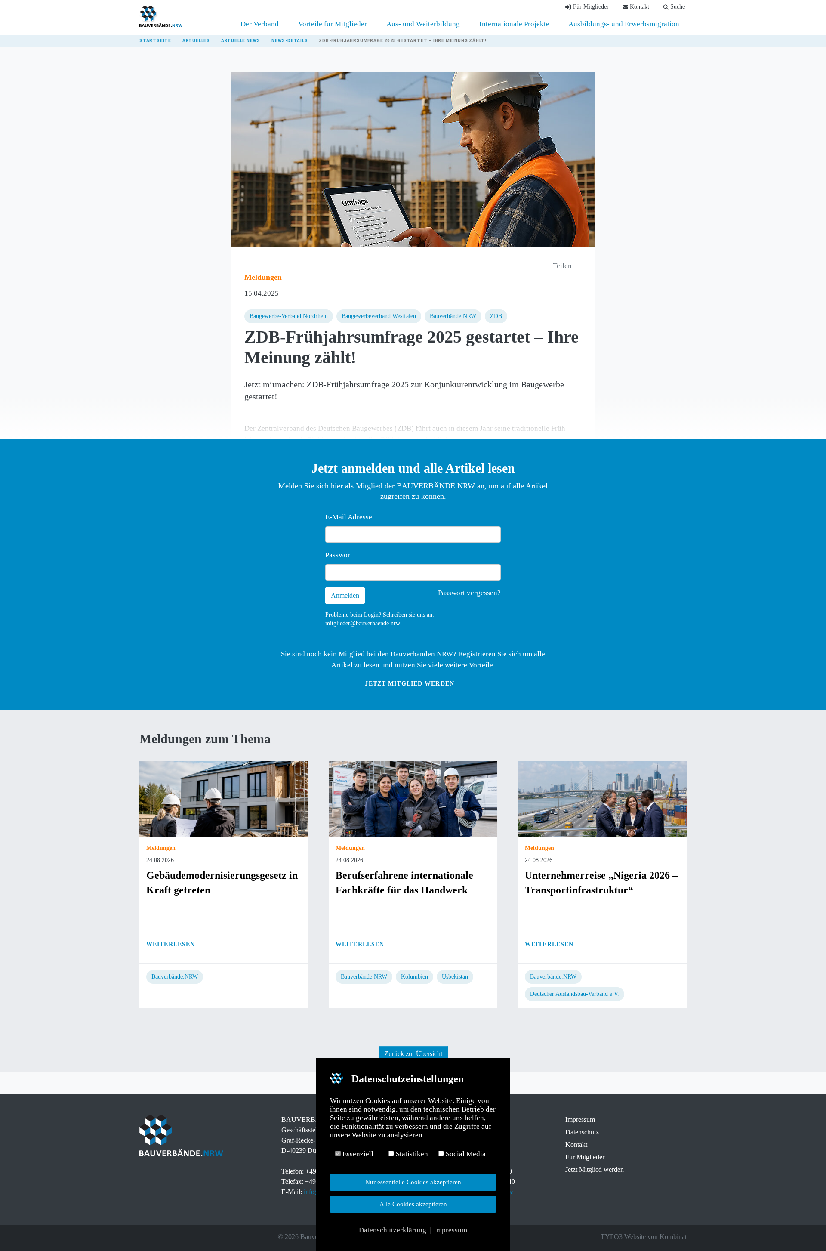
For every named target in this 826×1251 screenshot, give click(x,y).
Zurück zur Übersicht (413, 1053)
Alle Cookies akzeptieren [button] (413, 1204)
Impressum (580, 1119)
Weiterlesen (170, 944)
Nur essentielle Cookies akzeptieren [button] (413, 1182)
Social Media (465, 1154)
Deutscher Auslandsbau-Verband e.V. (574, 994)
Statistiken (411, 1154)
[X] (155, 1237)
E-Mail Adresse (348, 517)
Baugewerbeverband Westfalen (379, 316)
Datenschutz (582, 1132)
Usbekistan (455, 976)
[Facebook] (143, 1237)
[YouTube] (180, 1237)
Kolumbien (414, 976)
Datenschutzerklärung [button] (392, 1230)
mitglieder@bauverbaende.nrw (362, 623)
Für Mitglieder (584, 1157)
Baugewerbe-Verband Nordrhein (289, 316)
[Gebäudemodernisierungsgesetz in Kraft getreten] (223, 798)
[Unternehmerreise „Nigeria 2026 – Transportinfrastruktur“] (602, 798)
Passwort (338, 555)
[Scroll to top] (805, 1230)
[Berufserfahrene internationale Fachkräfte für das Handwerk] (413, 798)
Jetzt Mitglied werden (409, 683)
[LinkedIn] (167, 1237)
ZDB (496, 316)
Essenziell (357, 1154)
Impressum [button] (450, 1230)
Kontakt (576, 1144)
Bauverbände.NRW (453, 316)
